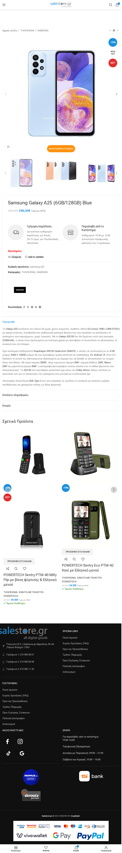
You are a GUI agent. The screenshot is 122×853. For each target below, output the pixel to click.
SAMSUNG (42, 30)
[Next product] (118, 30)
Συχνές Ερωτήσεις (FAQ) (15, 695)
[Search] (111, 5)
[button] (5, 94)
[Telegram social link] (40, 307)
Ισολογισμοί (8, 724)
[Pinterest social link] (32, 307)
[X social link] (28, 307)
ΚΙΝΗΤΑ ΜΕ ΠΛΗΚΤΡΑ (31, 592)
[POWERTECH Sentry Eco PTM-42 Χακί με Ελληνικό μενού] (90, 455)
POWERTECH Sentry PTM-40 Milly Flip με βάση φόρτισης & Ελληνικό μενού (30, 580)
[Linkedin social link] (36, 307)
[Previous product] (110, 30)
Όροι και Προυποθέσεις (15, 701)
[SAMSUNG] (20, 290)
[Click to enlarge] (8, 146)
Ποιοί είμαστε (9, 689)
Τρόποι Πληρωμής (12, 706)
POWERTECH (10, 596)
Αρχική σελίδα (9, 30)
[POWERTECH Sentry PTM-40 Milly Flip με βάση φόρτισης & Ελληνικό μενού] (31, 455)
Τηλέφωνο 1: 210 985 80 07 (20, 654)
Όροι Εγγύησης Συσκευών (16, 712)
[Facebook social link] (24, 307)
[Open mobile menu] (4, 5)
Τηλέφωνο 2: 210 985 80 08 (20, 662)
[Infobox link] (33, 234)
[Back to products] (114, 30)
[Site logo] (61, 4)
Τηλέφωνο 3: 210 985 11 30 (20, 669)
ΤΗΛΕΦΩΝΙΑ (27, 30)
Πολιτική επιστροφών (13, 718)
